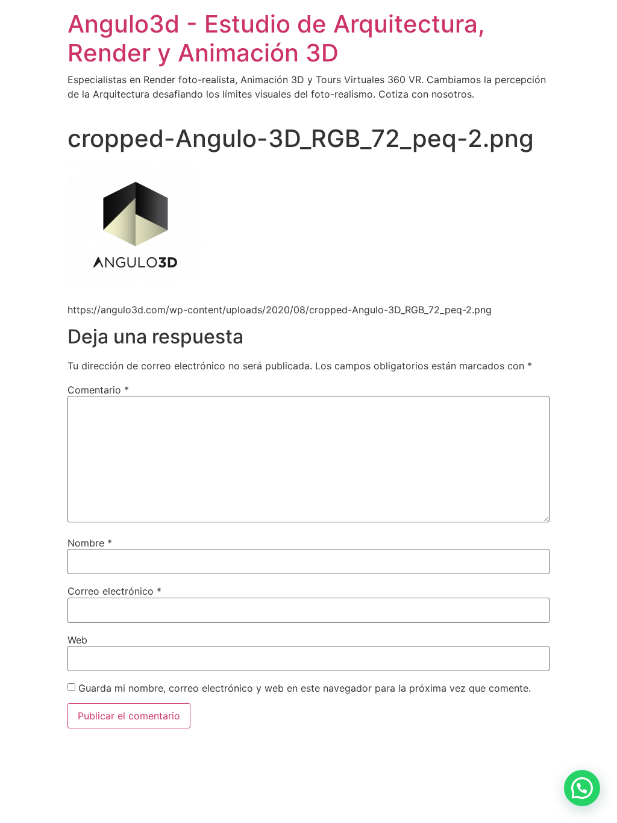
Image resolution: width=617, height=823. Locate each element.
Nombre (89, 543)
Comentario (98, 390)
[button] (582, 788)
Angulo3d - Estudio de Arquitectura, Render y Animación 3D (276, 38)
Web (77, 640)
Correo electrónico (114, 591)
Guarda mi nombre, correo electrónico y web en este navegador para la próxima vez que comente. (304, 688)
